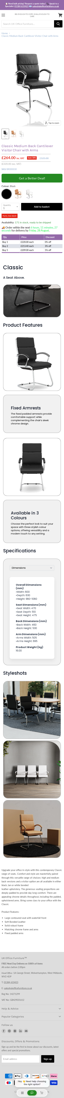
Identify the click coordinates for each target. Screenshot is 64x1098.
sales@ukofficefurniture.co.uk (45, 6)
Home (5, 33)
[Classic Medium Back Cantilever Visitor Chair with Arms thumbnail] (5, 134)
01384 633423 (21, 6)
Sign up (48, 1058)
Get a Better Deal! (32, 178)
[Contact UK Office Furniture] (32, 5)
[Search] (58, 23)
